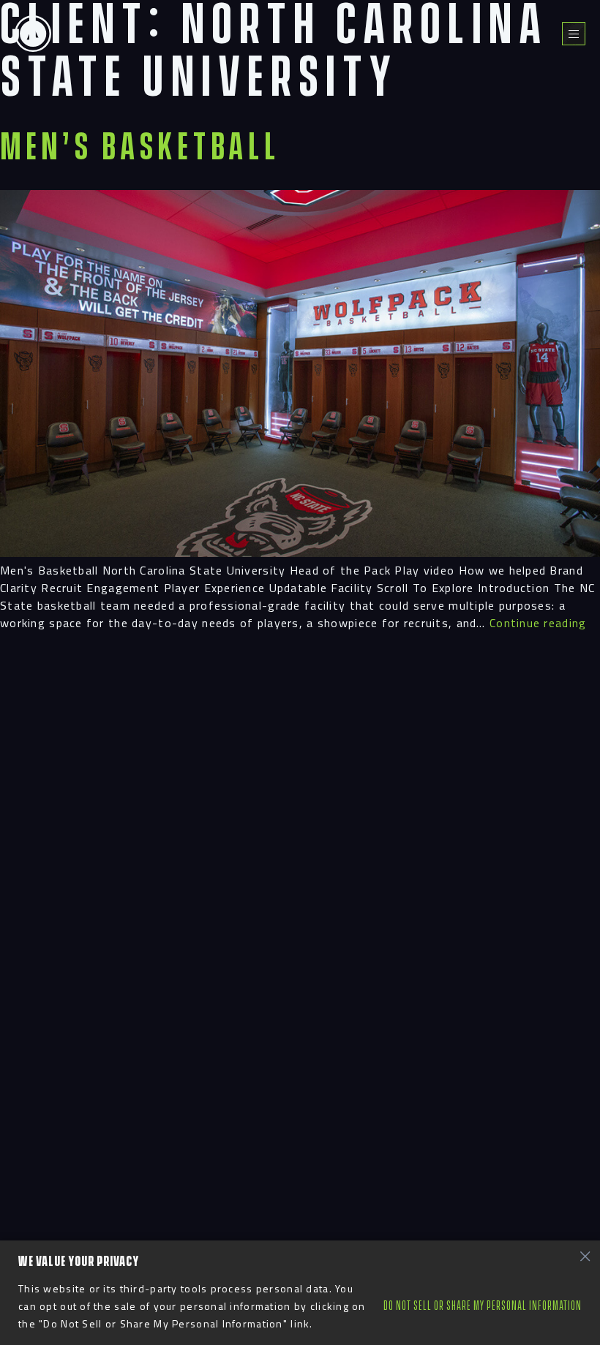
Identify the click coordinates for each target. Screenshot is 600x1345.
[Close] (584, 1256)
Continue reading (538, 623)
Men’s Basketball (140, 148)
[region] (300, 1292)
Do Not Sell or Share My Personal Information (482, 1306)
